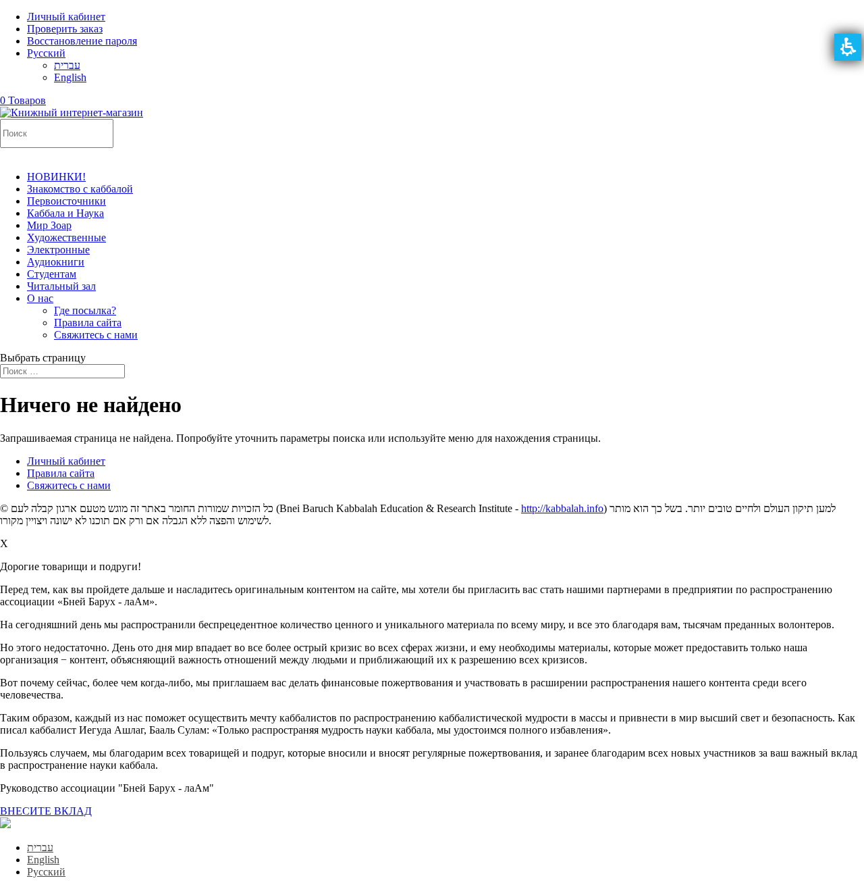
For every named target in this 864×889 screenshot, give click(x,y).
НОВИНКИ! (56, 176)
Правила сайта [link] (60, 473)
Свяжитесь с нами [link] (69, 485)
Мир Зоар (49, 225)
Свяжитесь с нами (96, 334)
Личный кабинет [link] (66, 16)
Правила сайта (88, 322)
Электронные (58, 249)
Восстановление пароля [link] (82, 41)
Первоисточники (66, 201)
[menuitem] (432, 59)
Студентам (51, 274)
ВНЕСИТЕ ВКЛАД (46, 811)
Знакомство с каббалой (80, 189)
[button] (847, 47)
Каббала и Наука (65, 213)
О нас (40, 298)
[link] (46, 53)
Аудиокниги (55, 262)
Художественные (66, 237)
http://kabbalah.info (562, 508)
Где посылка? (85, 310)
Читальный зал (61, 286)
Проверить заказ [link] (65, 28)
